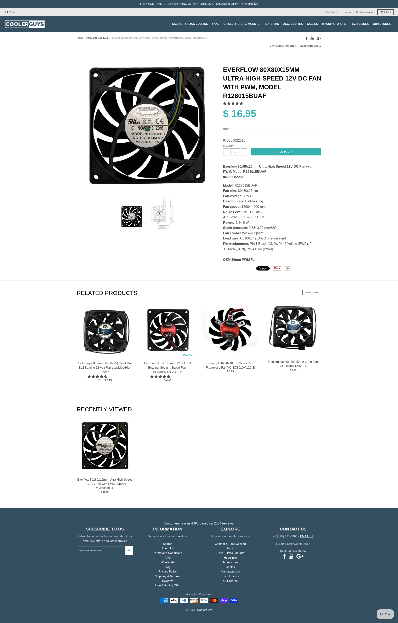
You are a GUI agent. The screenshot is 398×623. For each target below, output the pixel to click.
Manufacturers (334, 23)
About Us (168, 548)
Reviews (167, 580)
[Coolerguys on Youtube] (312, 38)
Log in (347, 12)
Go (129, 550)
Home (80, 38)
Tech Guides (359, 23)
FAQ (168, 557)
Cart (387, 12)
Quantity (228, 146)
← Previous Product (282, 46)
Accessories (293, 23)
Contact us (332, 12)
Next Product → (310, 46)
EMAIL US (306, 536)
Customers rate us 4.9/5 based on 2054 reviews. (199, 523)
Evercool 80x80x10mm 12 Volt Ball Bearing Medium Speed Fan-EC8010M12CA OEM (167, 367)
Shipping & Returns (167, 576)
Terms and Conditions (167, 552)
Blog (168, 567)
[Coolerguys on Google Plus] (319, 38)
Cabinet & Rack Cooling (190, 23)
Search (167, 543)
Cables (312, 23)
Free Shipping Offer (168, 585)
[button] (233, 103)
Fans (215, 23)
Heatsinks (271, 23)
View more (311, 292)
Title (226, 129)
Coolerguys (204, 609)
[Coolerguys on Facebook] (306, 38)
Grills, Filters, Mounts (241, 23)
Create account (364, 12)
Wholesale (168, 562)
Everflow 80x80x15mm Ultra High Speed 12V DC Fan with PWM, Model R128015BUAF (104, 484)
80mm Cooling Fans (97, 38)
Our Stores (382, 23)
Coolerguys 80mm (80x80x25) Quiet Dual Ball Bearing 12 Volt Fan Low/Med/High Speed (105, 367)
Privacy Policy (168, 571)
